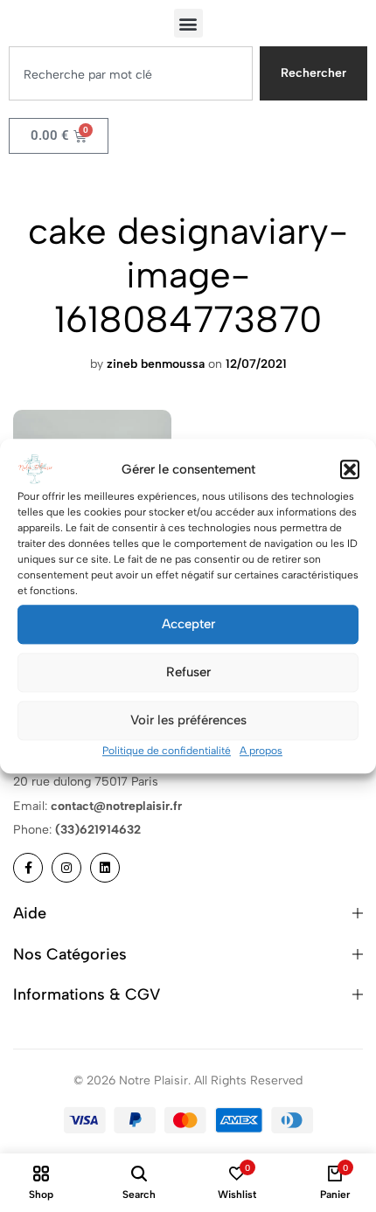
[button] (350, 469)
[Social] (28, 868)
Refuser (188, 672)
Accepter (188, 624)
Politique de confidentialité (166, 751)
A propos (261, 751)
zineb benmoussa (156, 364)
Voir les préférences (188, 720)
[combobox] (131, 73)
